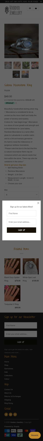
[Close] (38, 203)
